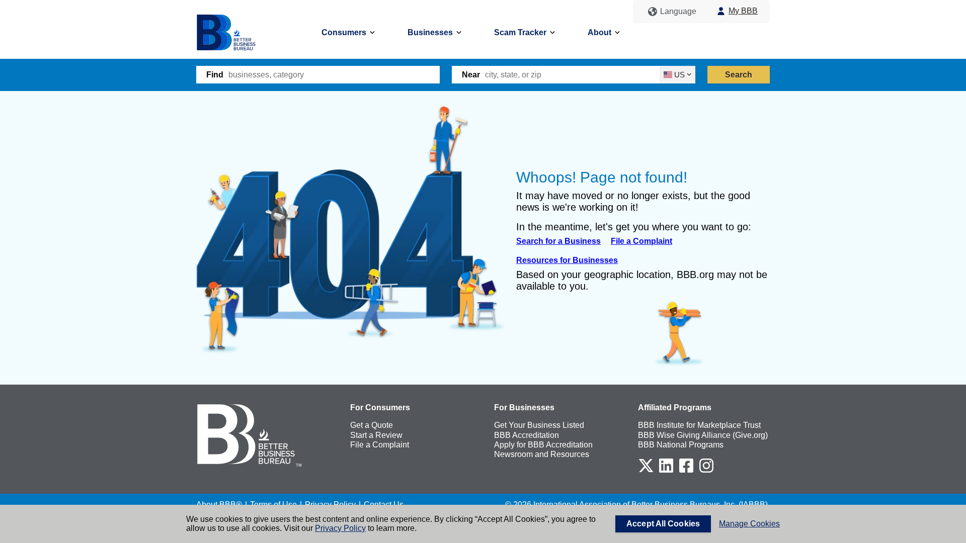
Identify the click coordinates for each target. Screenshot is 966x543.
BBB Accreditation (526, 435)
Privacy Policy (340, 528)
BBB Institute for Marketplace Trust (699, 425)
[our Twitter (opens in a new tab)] (646, 471)
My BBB (743, 11)
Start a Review (376, 435)
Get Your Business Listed (539, 425)
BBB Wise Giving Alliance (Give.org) (703, 435)
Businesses (430, 32)
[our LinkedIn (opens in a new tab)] (666, 471)
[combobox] (334, 74)
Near (471, 74)
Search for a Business (558, 241)
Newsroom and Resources (541, 454)
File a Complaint (641, 241)
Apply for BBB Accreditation (543, 444)
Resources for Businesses (567, 260)
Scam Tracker (520, 32)
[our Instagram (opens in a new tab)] (706, 471)
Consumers (343, 32)
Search (739, 74)
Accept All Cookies (663, 523)
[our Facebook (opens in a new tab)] (686, 471)
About (599, 32)
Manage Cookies (749, 523)
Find (214, 74)
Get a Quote (371, 425)
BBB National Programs (680, 444)
